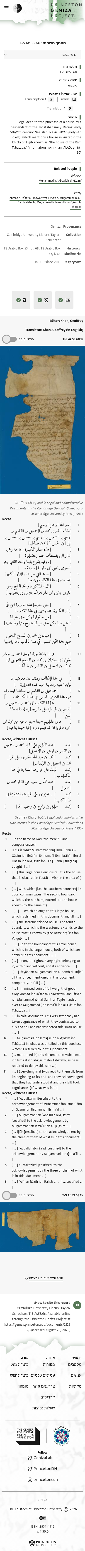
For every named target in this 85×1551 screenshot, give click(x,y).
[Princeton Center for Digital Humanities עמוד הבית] (27, 1436)
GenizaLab (43, 1457)
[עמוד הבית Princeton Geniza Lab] (58, 1436)
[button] (67, 12)
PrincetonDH (45, 1468)
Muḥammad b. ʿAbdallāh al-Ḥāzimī (60, 181)
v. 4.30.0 (42, 1531)
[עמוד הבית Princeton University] (42, 1543)
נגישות (42, 1499)
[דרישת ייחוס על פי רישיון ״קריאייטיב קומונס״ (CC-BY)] (42, 1518)
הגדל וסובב (26, 339)
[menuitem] (74, 1364)
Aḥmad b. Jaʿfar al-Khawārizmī (28, 198)
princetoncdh (46, 1479)
